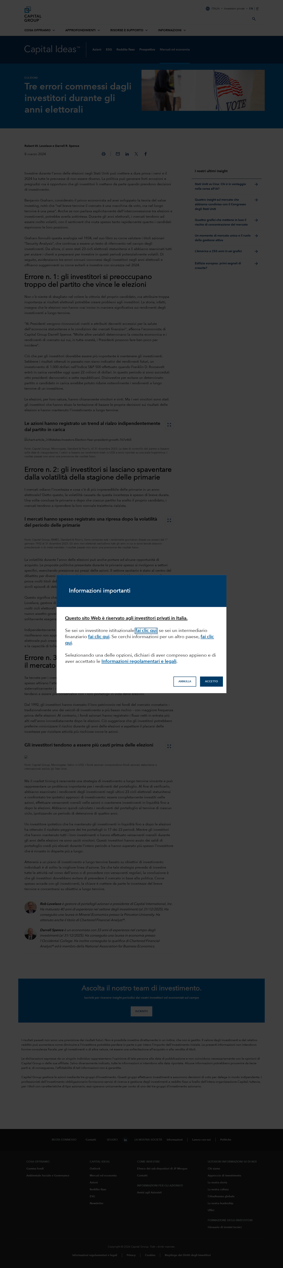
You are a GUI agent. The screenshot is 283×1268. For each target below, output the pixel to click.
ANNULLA (184, 681)
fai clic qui (98, 637)
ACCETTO (211, 681)
